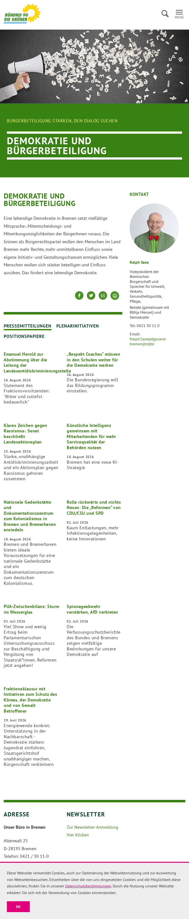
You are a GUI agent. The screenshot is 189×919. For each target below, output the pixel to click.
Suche (165, 13)
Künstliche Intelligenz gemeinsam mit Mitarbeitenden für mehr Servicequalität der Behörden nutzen (91, 436)
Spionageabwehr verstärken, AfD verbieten (92, 609)
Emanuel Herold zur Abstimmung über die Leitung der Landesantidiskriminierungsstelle (37, 362)
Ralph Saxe (139, 262)
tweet (91, 299)
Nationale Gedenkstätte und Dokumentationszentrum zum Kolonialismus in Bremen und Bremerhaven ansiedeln (30, 516)
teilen (79, 299)
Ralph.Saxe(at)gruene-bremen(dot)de (148, 341)
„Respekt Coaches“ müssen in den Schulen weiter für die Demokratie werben (93, 359)
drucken (114, 295)
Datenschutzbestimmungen (88, 885)
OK (18, 906)
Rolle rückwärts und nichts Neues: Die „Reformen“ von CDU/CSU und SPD (94, 507)
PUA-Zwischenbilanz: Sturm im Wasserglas (31, 609)
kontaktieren (103, 299)
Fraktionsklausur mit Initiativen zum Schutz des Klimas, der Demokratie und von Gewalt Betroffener (30, 700)
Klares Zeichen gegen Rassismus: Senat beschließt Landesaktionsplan (25, 434)
